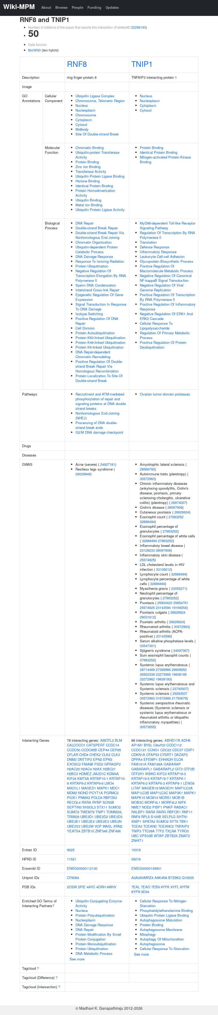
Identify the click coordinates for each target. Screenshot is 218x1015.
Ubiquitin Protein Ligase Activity (100, 209)
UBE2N (115, 821)
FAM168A (155, 764)
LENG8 (188, 783)
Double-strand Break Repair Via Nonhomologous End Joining (100, 235)
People (77, 7)
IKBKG (150, 773)
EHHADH (166, 759)
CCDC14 (112, 745)
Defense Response (154, 246)
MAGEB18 (150, 787)
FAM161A (138, 764)
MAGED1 (88, 787)
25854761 (180, 602)
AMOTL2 (107, 740)
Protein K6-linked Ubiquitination (100, 347)
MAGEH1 (166, 787)
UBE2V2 (73, 826)
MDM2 (72, 792)
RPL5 (145, 816)
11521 (71, 859)
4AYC (91, 886)
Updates (112, 7)
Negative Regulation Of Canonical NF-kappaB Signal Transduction (166, 278)
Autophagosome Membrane (161, 929)
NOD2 (146, 807)
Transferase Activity (91, 171)
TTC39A (148, 830)
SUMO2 (114, 807)
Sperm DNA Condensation (96, 285)
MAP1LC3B (140, 792)
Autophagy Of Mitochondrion (162, 939)
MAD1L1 (73, 787)
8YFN (135, 891)
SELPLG (168, 816)
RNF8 (77, 63)
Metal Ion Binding (89, 204)
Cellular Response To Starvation (164, 948)
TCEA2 (136, 826)
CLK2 (106, 754)
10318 (136, 849)
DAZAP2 (181, 754)
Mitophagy (148, 934)
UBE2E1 (73, 821)
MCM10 (152, 797)
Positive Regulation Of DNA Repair (97, 321)
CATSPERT (95, 745)
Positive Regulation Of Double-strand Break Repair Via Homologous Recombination (99, 366)
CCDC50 (73, 749)
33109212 (163, 569)
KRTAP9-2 (78, 783)
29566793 (147, 469)
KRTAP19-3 (177, 773)
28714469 (147, 669)
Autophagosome (152, 943)
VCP (98, 826)
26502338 (147, 674)
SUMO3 (73, 811)
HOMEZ (85, 773)
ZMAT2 (184, 835)
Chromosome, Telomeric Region (100, 100)
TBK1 (183, 821)
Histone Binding (88, 180)
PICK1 (72, 797)
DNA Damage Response (94, 256)
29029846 (83, 473)
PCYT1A (96, 792)
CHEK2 (95, 754)
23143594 (163, 607)
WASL (107, 826)
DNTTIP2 (85, 759)
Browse (61, 7)
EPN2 (97, 759)
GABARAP (172, 764)
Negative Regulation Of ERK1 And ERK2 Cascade (166, 316)
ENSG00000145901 (146, 868)
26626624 (181, 512)
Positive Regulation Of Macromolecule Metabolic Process (166, 268)
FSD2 (98, 764)
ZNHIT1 (137, 840)
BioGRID (34, 50)
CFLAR (72, 754)
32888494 (147, 521)
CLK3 (115, 754)
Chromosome (86, 114)
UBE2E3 (102, 821)
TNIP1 (142, 63)
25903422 (164, 602)
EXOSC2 (74, 764)
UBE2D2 (101, 816)
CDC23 (165, 749)
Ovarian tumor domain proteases (165, 394)
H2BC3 (72, 773)
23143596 (163, 636)
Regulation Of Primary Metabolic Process (165, 335)
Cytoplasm (84, 119)
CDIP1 (189, 749)
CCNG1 (153, 749)
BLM (118, 740)
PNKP (168, 807)
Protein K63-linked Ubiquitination (100, 337)
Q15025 (188, 877)
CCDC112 (174, 745)
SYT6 (174, 821)
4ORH (101, 886)
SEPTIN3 (74, 807)
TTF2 (160, 830)
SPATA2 (148, 821)
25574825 (147, 559)
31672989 (163, 698)
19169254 (179, 607)
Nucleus (82, 105)
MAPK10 (138, 797)
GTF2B (189, 768)
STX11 (102, 807)
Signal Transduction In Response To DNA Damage (101, 306)
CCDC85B (89, 749)
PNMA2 (84, 797)
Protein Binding (87, 161)
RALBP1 (138, 811)
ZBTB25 (171, 835)
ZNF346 (101, 830)
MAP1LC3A (184, 787)
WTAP (159, 835)
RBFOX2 (110, 797)
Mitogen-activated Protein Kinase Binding (165, 159)
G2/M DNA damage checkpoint (99, 432)
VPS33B (146, 835)
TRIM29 (73, 816)
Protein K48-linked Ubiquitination (100, 342)
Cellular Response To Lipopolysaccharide (156, 326)
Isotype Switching (89, 313)
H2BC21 (109, 768)
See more (77, 958)
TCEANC (150, 826)
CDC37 (177, 749)
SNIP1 (136, 821)
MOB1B (178, 797)
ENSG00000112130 (82, 868)
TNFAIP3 (182, 826)
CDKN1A (138, 754)
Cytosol (81, 124)
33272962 (147, 679)
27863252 (176, 516)
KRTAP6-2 (139, 783)
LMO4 (109, 783)
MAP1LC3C (159, 792)
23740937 (180, 688)
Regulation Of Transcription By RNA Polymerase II (167, 235)
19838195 (179, 674)
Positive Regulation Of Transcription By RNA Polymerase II (167, 297)
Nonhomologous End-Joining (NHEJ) (97, 415)
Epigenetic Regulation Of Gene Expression (99, 297)
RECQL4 (74, 802)
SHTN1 (182, 816)
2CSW (72, 886)
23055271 (178, 588)
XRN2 (117, 826)
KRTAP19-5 (140, 778)
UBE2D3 (115, 816)
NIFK (182, 802)
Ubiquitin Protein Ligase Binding (100, 176)
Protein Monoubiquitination (96, 943)
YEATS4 (73, 830)
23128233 (147, 550)
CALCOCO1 (76, 745)
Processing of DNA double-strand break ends (96, 425)
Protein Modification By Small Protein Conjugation (98, 937)
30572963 (147, 478)
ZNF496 (114, 830)
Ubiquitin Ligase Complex (95, 95)
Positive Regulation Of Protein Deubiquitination (163, 345)
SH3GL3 (89, 807)
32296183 (138, 27)
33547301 (147, 645)
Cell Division (85, 328)
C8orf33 (159, 745)
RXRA (86, 802)
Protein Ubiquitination (92, 266)
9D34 (145, 891)
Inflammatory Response (158, 251)
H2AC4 (86, 768)
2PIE (82, 886)
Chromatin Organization (94, 242)
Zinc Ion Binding (88, 166)
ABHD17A (172, 740)
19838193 (163, 679)
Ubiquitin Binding (88, 200)
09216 (136, 859)
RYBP (97, 802)
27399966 (163, 669)
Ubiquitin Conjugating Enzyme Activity (99, 903)
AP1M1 (137, 745)
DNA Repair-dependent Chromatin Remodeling (93, 354)
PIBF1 (157, 807)
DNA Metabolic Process (94, 953)
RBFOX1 (174, 811)
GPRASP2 (112, 764)
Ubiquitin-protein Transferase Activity (97, 155)
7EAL (135, 886)
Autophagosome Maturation (161, 919)
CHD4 (83, 754)
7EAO (145, 886)
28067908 (174, 507)
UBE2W (87, 826)
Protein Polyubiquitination (95, 915)
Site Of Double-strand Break (97, 134)
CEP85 (115, 749)
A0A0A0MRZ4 (142, 877)
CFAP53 (152, 754)
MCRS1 (165, 797)
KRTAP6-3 (157, 783)
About (46, 7)
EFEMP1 (151, 759)
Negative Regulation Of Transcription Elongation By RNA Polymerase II (101, 275)
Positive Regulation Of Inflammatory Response (168, 306)
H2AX (97, 768)
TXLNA (170, 830)
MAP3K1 (176, 792)
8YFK (165, 886)
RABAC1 (181, 807)
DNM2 (72, 759)
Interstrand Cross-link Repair (97, 289)
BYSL (148, 745)
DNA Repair (85, 223)
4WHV (111, 886)
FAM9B (87, 764)
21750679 (179, 698)
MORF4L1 (152, 802)
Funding (94, 7)
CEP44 (103, 749)
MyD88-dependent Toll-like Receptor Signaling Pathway (167, 225)
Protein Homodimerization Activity (95, 193)
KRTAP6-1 (178, 778)
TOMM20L (114, 811)
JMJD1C (99, 773)
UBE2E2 (88, 821)
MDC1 (115, 787)
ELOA (178, 759)
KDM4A (113, 773)
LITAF (136, 787)
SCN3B (108, 802)
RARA (150, 811)
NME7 (136, 807)
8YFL (175, 886)
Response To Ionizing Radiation (100, 261)
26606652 (179, 669)
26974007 (178, 502)
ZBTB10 (87, 830)
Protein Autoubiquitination (95, 332)
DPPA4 (136, 759)
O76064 (73, 877)
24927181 (107, 464)
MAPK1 (103, 787)
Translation (148, 242)
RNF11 (187, 811)
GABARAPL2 (163, 768)
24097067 (180, 650)
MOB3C (137, 802)
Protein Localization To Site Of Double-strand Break (99, 378)
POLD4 (96, 797)
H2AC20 (73, 768)
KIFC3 (162, 773)
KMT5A (83, 778)
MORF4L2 (169, 802)
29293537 (180, 693)
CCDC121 (138, 749)
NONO (83, 792)
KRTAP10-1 (99, 778)
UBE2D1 (87, 816)
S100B (156, 816)
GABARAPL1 (141, 768)
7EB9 (155, 886)
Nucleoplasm (85, 110)
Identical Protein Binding (94, 185)
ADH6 (185, 740)
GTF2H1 (137, 773)
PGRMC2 (111, 792)
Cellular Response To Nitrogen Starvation (163, 903)
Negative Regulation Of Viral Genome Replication (161, 287)
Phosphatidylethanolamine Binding (166, 910)
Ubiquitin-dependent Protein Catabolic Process (97, 249)
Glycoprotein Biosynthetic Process (166, 261)
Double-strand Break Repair (97, 227)
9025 (70, 849)
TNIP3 (136, 830)
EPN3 (107, 759)
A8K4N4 (160, 877)
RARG (161, 811)
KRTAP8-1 (174, 783)
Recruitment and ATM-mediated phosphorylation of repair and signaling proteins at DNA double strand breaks (101, 401)
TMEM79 (87, 811)
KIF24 (71, 778)
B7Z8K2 (174, 877)
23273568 (163, 674)
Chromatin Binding (90, 147)
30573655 (147, 726)
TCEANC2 (166, 826)
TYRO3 (183, 830)
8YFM (184, 886)
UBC (135, 835)
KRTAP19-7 (159, 778)
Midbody (82, 129)
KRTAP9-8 (95, 783)
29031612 (147, 616)
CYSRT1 (166, 754)
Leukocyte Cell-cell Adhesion (162, 256)
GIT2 (179, 768)
